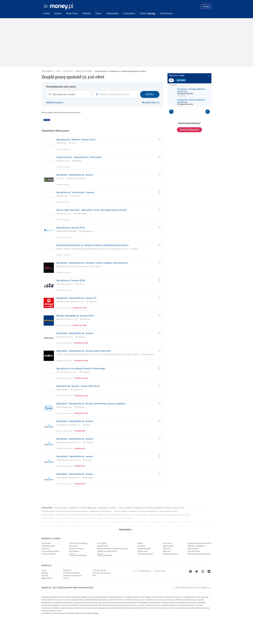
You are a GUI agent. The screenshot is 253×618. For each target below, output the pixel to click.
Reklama (45, 573)
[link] (102, 144)
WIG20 (140, 543)
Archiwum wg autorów (101, 573)
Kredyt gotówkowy (104, 555)
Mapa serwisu (47, 578)
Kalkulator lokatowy (145, 554)
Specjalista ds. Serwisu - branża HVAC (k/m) (78, 386)
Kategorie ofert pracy (84, 71)
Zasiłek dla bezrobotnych (107, 551)
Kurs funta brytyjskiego (78, 543)
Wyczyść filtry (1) (150, 102)
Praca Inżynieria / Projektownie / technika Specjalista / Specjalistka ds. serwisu (85, 508)
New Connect (193, 549)
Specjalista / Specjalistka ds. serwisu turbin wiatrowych (83, 351)
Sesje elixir (141, 546)
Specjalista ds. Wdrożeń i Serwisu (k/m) (75, 139)
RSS (94, 576)
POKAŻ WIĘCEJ (125, 530)
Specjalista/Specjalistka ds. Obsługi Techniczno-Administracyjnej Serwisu (92, 245)
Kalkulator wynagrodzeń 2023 (199, 543)
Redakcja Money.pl (170, 554)
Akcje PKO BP (102, 546)
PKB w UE (167, 549)
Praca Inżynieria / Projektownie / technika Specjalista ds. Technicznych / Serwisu (146, 511)
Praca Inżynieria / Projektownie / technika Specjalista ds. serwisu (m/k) (162, 515)
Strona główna (47, 71)
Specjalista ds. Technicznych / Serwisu (75, 192)
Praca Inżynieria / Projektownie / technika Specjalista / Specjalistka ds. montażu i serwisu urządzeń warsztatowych (87, 522)
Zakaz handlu (168, 546)
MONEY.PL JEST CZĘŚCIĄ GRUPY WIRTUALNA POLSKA (67, 587)
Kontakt (45, 576)
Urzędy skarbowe (144, 549)
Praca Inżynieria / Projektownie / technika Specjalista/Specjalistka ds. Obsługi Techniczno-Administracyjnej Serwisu (87, 518)
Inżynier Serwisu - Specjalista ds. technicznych (79, 157)
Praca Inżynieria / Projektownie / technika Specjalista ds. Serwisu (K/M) (163, 522)
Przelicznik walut (48, 546)
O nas (44, 570)
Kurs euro (45, 549)
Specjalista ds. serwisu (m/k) (70, 227)
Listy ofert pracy (194, 551)
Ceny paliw (167, 543)
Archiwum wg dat (99, 570)
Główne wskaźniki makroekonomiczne (112, 549)
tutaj (97, 613)
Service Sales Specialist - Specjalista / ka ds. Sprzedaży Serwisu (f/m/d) (91, 210)
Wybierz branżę (54, 102)
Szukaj (149, 94)
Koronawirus (74, 551)
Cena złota (73, 546)
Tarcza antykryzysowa (50, 551)
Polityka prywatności (71, 573)
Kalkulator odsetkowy (196, 546)
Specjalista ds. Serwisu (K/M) (70, 280)
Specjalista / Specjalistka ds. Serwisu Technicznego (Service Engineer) (90, 403)
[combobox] (69, 94)
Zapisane (181, 80)
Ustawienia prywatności (72, 576)
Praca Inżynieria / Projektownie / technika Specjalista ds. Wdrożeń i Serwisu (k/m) (151, 508)
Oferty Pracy (68, 71)
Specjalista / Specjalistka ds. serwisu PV (76, 298)
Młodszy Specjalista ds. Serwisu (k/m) (75, 315)
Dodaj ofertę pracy (189, 129)
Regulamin (67, 570)
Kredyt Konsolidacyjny (78, 555)
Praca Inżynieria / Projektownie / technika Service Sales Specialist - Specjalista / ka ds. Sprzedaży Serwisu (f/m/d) (86, 515)
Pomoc (66, 578)
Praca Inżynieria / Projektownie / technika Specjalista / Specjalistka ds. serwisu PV (74, 525)
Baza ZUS (167, 551)
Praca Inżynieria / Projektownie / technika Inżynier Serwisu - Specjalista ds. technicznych (76, 511)
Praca (58, 71)
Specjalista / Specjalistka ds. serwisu (74, 174)
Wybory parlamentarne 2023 (199, 554)
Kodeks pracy (142, 551)
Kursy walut (46, 543)
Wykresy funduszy (76, 549)
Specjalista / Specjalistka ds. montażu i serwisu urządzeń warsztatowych (92, 263)
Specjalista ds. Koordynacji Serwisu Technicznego (80, 368)
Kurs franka (101, 543)
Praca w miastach (49, 554)
